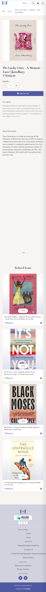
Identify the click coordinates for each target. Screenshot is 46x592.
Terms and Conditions (23, 566)
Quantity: (6, 81)
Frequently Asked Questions (28, 546)
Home (28, 534)
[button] (22, 252)
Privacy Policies (23, 569)
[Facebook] (20, 578)
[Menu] (43, 3)
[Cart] (38, 3)
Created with (23, 589)
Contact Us (28, 550)
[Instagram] (25, 578)
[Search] (33, 3)
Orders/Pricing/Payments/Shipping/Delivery (28, 554)
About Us (28, 542)
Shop (10, 11)
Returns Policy (28, 558)
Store (28, 538)
